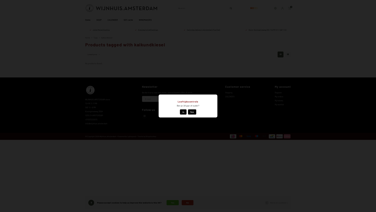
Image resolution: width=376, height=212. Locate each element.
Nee (192, 112)
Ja (183, 112)
